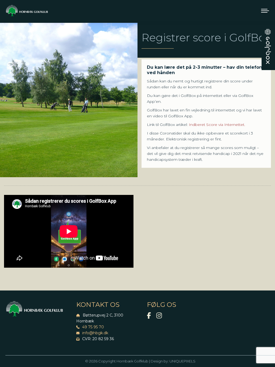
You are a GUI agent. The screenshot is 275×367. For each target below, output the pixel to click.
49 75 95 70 (93, 327)
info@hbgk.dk (95, 332)
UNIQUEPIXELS (182, 361)
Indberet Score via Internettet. (217, 124)
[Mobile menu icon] (265, 11)
